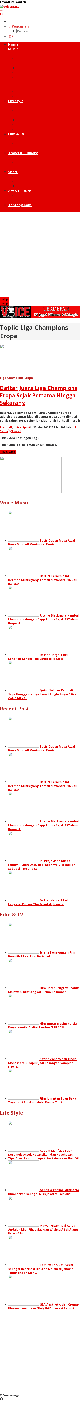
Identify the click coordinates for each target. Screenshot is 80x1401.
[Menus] (1, 10)
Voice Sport (22, 427)
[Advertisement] (40, 255)
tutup (5, 299)
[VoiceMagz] (9, 6)
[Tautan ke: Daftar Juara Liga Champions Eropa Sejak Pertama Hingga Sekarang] (15, 374)
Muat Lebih (8, 451)
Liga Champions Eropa (16, 378)
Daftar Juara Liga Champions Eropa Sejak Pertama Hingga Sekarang (38, 395)
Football (6, 427)
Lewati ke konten (13, 2)
